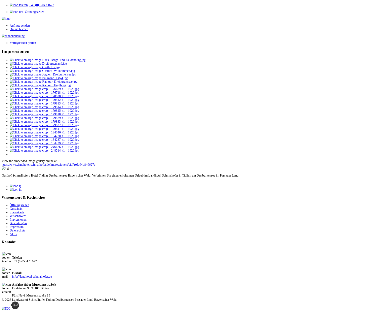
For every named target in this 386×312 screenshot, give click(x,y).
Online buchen (19, 29)
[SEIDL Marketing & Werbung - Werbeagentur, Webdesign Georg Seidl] (15, 308)
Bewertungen (18, 223)
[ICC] (6, 308)
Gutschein (16, 208)
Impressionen (18, 219)
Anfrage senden (20, 25)
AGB (13, 234)
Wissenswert (18, 216)
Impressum (17, 226)
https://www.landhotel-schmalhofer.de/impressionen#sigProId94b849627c (48, 164)
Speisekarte (17, 212)
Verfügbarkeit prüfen (23, 42)
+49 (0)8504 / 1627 (41, 5)
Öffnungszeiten (34, 11)
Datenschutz (17, 230)
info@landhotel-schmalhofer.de (32, 276)
